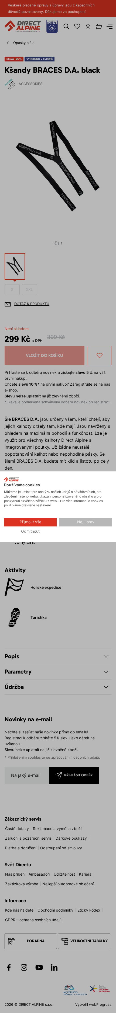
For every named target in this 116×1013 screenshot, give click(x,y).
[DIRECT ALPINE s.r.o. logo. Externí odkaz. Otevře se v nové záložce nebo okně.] (11, 479)
